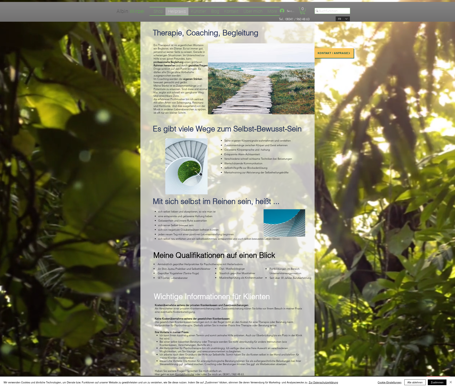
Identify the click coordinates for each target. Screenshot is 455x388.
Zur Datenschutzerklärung (323, 382)
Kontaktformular (184, 374)
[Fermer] (451, 382)
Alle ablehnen (415, 382)
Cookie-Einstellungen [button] (390, 382)
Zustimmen (437, 382)
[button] (302, 10)
